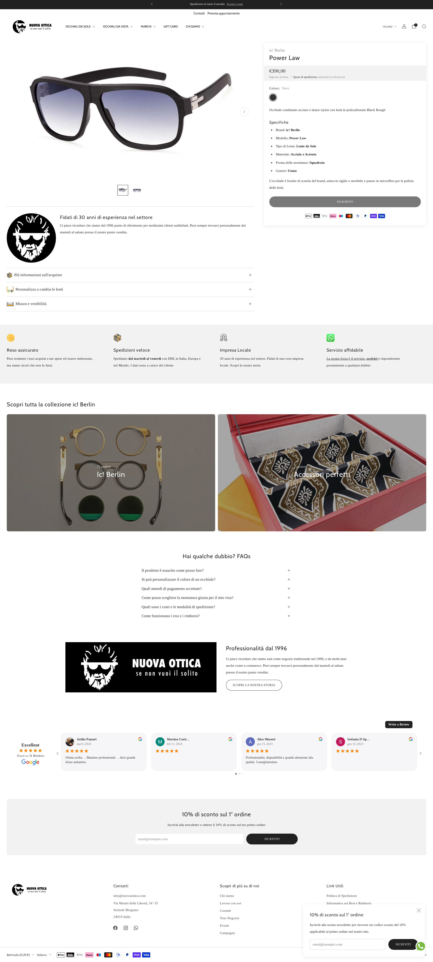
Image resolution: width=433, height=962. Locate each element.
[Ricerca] (424, 26)
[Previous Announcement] (152, 4)
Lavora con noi (230, 903)
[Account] (404, 26)
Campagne (227, 933)
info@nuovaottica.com (129, 896)
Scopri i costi (235, 4)
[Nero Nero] (273, 97)
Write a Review (398, 724)
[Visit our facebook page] (115, 928)
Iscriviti (403, 944)
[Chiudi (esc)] (419, 910)
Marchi (146, 26)
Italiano (387, 26)
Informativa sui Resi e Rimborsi (349, 903)
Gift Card (171, 26)
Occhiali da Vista (115, 26)
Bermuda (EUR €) (18, 955)
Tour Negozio (229, 918)
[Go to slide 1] (236, 774)
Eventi (224, 925)
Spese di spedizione (305, 77)
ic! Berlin (277, 50)
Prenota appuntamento (223, 13)
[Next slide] (244, 111)
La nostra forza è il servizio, (347, 358)
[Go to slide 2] (239, 773)
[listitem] (216, 4)
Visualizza (104, 488)
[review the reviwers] (140, 740)
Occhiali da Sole (78, 26)
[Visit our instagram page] (125, 928)
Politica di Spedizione (342, 896)
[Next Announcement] (281, 4)
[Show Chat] (422, 946)
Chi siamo (193, 26)
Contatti (199, 13)
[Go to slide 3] (242, 773)
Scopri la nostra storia (254, 685)
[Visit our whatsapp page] (136, 928)
